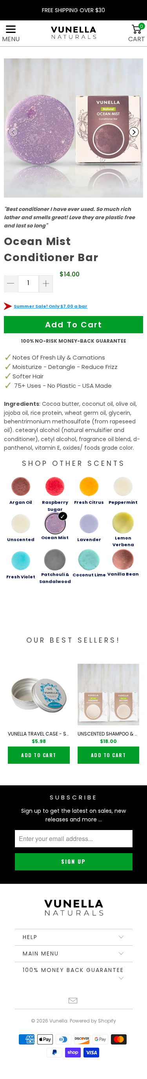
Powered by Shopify (93, 1020)
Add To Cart (73, 324)
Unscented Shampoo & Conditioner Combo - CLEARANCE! (109, 734)
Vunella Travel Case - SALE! (39, 734)
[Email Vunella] (73, 1001)
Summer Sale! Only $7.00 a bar (50, 306)
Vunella (58, 1020)
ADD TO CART (38, 755)
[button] (13, 132)
